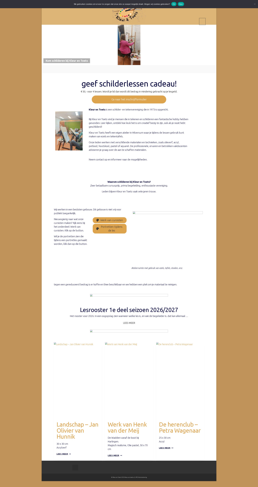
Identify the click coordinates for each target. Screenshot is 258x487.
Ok (174, 4)
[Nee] (254, 4)
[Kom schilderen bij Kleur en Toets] (129, 44)
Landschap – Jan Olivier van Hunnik (77, 430)
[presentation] (78, 378)
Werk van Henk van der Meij (127, 427)
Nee (181, 4)
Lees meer (64, 454)
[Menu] (202, 21)
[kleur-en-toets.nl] (129, 12)
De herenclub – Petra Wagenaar (180, 427)
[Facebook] (75, 467)
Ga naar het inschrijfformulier (129, 99)
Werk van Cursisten (67, 419)
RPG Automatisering (141, 477)
